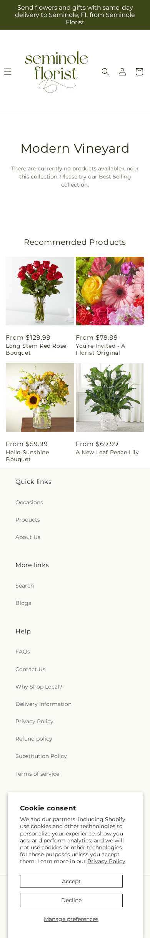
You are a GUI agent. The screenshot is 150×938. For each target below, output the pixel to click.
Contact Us (30, 669)
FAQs (22, 651)
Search (24, 585)
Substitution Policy (41, 756)
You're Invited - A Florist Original (100, 349)
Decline (71, 900)
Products (27, 519)
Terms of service (37, 773)
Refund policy (33, 738)
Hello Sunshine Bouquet (27, 456)
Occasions (29, 502)
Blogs (23, 603)
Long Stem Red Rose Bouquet (36, 349)
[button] (105, 71)
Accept (71, 881)
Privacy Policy (106, 861)
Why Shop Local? (38, 686)
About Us (27, 537)
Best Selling (115, 176)
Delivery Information (43, 704)
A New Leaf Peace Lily (107, 452)
